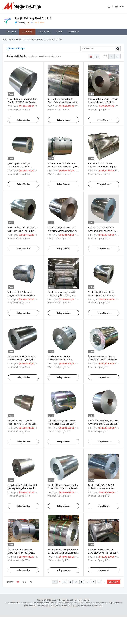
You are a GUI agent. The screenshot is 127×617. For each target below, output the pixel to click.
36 (24, 581)
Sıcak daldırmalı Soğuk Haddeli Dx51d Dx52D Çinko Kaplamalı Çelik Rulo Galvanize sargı (63, 552)
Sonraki (112, 581)
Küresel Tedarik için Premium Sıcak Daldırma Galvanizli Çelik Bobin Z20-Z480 (62, 166)
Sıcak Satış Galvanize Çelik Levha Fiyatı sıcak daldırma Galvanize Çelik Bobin (101, 295)
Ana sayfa (11, 31)
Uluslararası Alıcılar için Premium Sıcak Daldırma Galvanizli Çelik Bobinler (60, 359)
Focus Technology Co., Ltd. (62, 600)
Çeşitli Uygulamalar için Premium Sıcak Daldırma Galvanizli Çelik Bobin (19, 166)
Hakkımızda (44, 31)
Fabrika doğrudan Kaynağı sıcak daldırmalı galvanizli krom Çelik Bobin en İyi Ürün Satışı (103, 231)
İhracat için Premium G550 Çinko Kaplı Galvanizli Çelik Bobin (20, 552)
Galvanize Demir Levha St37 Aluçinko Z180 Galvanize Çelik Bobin (22, 424)
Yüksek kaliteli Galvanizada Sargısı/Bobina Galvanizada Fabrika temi (21, 295)
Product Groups (17, 48)
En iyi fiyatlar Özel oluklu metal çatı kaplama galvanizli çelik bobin (22, 488)
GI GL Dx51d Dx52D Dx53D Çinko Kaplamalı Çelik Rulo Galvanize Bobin (101, 488)
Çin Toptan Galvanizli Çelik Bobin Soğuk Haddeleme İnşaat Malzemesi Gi (63, 102)
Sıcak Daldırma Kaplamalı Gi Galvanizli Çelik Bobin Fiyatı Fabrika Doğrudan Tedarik (61, 295)
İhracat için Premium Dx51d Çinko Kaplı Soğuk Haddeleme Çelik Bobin (102, 359)
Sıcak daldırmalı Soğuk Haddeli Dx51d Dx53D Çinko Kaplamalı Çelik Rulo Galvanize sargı (63, 488)
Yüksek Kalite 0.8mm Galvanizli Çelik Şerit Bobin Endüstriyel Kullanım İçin (22, 231)
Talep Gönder (23, 120)
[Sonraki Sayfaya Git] (117, 56)
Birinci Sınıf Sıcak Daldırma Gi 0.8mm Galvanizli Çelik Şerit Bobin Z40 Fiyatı (22, 359)
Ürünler (28, 31)
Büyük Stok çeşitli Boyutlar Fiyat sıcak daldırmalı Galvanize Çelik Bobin (103, 424)
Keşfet (59, 31)
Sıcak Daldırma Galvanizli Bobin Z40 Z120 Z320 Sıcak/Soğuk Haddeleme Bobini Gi (23, 102)
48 (31, 581)
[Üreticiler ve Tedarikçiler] (22, 6)
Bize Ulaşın (74, 31)
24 (18, 582)
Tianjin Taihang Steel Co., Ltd (33, 18)
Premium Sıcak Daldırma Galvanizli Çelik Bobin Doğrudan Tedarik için (103, 166)
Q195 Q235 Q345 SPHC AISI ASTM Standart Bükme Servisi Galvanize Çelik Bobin (62, 231)
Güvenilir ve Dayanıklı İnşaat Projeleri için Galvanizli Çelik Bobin (61, 424)
